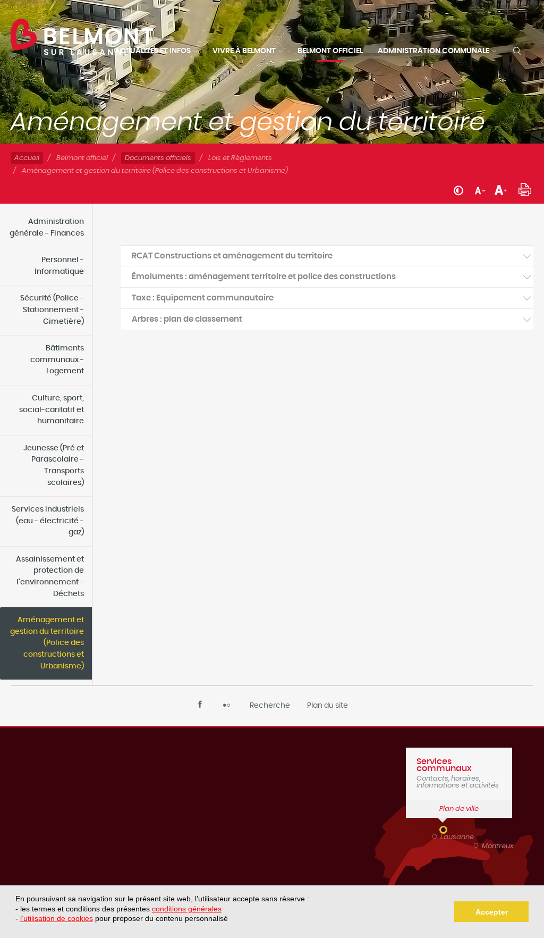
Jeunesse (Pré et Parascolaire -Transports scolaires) (53, 466)
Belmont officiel (330, 51)
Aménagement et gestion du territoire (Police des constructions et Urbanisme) (47, 642)
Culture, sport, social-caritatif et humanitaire (51, 410)
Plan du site (327, 705)
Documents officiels (158, 158)
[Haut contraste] (458, 189)
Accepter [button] (491, 912)
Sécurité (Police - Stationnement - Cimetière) (52, 310)
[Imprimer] (524, 188)
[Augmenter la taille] (500, 189)
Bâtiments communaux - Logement (57, 360)
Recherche (270, 705)
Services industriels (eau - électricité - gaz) (48, 521)
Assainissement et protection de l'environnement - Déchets (50, 577)
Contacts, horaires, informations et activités (457, 773)
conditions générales (187, 908)
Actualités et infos (153, 51)
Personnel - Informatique (59, 265)
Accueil (26, 158)
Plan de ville (459, 809)
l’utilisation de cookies (56, 918)
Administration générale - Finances (47, 227)
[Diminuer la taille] (480, 189)
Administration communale (433, 51)
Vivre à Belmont (244, 51)
